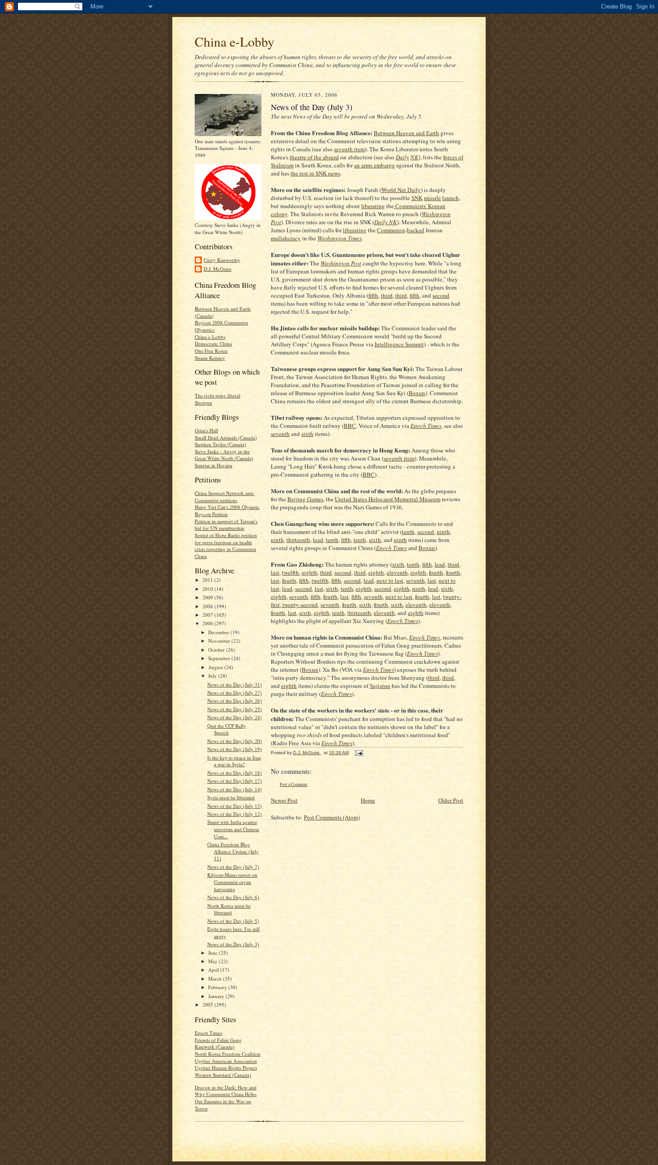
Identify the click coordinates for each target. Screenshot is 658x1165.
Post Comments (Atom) (332, 817)
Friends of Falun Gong (218, 1040)
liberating (373, 206)
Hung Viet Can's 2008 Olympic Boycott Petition (227, 510)
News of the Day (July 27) (234, 692)
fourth (436, 572)
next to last (389, 580)
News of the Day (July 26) (234, 700)
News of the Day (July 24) (234, 717)
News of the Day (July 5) (233, 920)
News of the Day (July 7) (233, 866)
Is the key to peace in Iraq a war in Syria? (234, 761)
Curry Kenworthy (222, 259)
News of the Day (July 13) (234, 805)
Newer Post (284, 800)
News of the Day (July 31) (234, 684)
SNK (417, 198)
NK (414, 157)
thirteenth (298, 540)
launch (450, 198)
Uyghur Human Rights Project (226, 1067)
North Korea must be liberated (229, 909)
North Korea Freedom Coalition (228, 1053)
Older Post (450, 800)
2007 (208, 614)
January (217, 996)
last (275, 572)
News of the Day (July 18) (234, 772)
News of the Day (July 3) (233, 944)
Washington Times (339, 238)
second (440, 295)
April (214, 969)
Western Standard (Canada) (223, 1074)
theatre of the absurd (314, 157)
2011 (208, 579)
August (216, 667)
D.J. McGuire (217, 268)
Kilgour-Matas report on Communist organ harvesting (232, 881)
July (213, 675)
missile (432, 198)
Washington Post (340, 263)
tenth (408, 532)
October (217, 649)
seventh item (349, 149)
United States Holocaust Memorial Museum (387, 499)
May (213, 961)
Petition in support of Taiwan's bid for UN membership (226, 525)
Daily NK (385, 222)
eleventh (397, 572)
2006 (208, 623)
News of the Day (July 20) (234, 741)
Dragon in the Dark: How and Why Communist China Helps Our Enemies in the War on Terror (225, 1098)
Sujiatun (380, 686)
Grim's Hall (206, 430)
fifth (373, 295)
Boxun (417, 393)
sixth (307, 434)
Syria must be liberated (231, 797)
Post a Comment (294, 784)
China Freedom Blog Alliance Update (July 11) (233, 851)
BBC (350, 426)
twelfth (290, 572)
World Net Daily (401, 190)
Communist (391, 230)
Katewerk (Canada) (215, 1046)
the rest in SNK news (315, 173)
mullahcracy (286, 238)
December (219, 632)
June (213, 952)
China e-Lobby (234, 41)
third (387, 295)
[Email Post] (358, 752)
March (215, 978)
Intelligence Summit (399, 344)
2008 (208, 606)
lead (318, 540)
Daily (402, 157)
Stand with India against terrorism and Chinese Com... (233, 829)
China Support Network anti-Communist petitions (225, 497)
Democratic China (213, 343)
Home (368, 800)
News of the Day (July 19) (234, 749)
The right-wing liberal (217, 395)
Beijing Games (305, 499)
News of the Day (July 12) (234, 814)
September (219, 658)
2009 (208, 597)
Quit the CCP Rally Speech (226, 729)
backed (415, 230)
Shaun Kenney (210, 357)
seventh (280, 434)
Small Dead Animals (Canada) (226, 437)
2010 (208, 588)
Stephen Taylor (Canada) (220, 444)
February (218, 987)
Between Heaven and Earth (406, 133)
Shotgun (203, 402)
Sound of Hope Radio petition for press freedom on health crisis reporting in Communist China (226, 545)
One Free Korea (211, 350)
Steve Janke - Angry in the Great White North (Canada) (224, 455)
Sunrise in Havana (213, 465)
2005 (208, 1004)
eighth (309, 572)
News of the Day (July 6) (233, 897)
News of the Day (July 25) (234, 709)
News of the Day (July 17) (234, 780)
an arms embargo (374, 165)
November (219, 640)
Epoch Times (208, 1032)
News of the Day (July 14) (234, 789)
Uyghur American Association (226, 1061)
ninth (443, 532)
